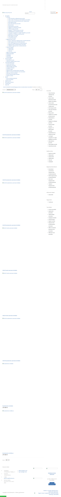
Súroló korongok (9, 69)
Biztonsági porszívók (12, 22)
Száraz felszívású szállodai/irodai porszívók (16, 18)
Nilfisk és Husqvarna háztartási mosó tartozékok (15, 71)
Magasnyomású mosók (10, 39)
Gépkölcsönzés (8, 80)
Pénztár (47, 9)
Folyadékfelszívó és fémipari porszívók (15, 31)
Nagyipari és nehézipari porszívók (14, 27)
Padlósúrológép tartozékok (11, 66)
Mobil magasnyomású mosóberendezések (16, 41)
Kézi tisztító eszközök (9, 82)
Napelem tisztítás (9, 75)
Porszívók (8, 17)
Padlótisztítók (10, 49)
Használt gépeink (9, 57)
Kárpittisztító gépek (10, 53)
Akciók (6, 77)
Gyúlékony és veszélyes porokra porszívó (16, 34)
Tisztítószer (50, 202)
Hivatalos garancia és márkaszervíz (52, 3)
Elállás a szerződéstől (51, 483)
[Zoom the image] (52, 468)
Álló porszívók (11, 25)
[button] (30, 11)
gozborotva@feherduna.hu (9, 478)
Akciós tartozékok (9, 79)
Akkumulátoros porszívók (13, 35)
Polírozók (10, 51)
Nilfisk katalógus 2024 (23, 470)
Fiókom (47, 6)
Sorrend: (4, 89)
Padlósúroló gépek (10, 47)
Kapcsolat (7, 84)
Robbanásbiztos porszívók (13, 26)
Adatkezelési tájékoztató (53, 491)
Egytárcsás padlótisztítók (11, 52)
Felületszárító (10, 48)
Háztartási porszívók (10, 60)
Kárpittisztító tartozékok (11, 65)
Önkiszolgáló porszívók (12, 36)
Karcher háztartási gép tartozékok (12, 74)
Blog (47, 4)
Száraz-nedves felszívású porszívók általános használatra (19, 19)
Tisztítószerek (8, 83)
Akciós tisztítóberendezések (11, 78)
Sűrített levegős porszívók (13, 28)
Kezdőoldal (48, 0)
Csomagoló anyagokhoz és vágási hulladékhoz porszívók (19, 32)
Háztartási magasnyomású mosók (13, 61)
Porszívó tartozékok (12, 38)
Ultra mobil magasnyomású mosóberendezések (17, 43)
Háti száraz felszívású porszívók (14, 23)
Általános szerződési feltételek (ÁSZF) (51, 490)
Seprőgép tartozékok (10, 67)
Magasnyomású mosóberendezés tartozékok (17, 44)
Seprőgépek (8, 54)
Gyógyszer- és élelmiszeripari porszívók (15, 30)
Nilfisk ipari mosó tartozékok (11, 73)
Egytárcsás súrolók (51, 153)
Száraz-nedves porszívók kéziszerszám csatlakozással (18, 21)
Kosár (47, 7)
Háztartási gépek (8, 58)
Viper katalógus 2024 (23, 471)
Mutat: (33, 89)
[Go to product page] (23, 112)
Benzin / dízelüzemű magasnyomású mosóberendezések (19, 40)
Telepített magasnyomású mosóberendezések (17, 45)
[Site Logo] (7, 12)
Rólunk (47, 2)
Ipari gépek (7, 15)
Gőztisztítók (8, 56)
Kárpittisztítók (51, 156)
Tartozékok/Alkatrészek (9, 62)
